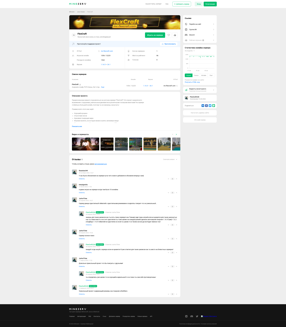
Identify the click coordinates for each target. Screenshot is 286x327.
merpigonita (83, 185)
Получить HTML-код (192, 82)
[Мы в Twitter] (197, 317)
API (151, 316)
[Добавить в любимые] (168, 35)
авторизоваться (101, 164)
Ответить (82, 179)
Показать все (77, 126)
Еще (102, 87)
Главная (72, 316)
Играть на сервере (155, 35)
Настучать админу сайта (200, 113)
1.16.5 (103, 64)
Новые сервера (142, 316)
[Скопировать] (99, 51)
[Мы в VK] (186, 317)
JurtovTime (83, 198)
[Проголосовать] (175, 35)
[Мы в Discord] (191, 317)
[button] (85, 144)
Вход (199, 4)
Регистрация (210, 4)
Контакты (97, 316)
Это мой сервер (200, 120)
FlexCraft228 (194, 97)
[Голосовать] (168, 179)
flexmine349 (83, 171)
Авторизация (81, 316)
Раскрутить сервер (154, 4)
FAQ (167, 4)
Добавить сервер (114, 316)
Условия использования (209, 324)
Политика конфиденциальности (189, 324)
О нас (104, 316)
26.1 (108, 64)
